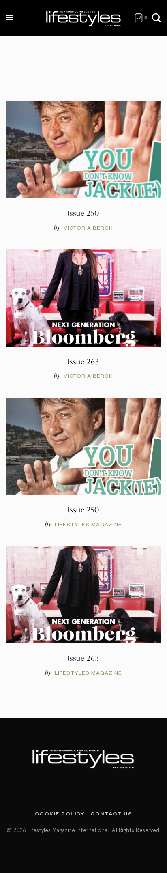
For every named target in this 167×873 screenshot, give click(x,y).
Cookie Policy (60, 813)
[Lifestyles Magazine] (83, 18)
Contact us (111, 813)
